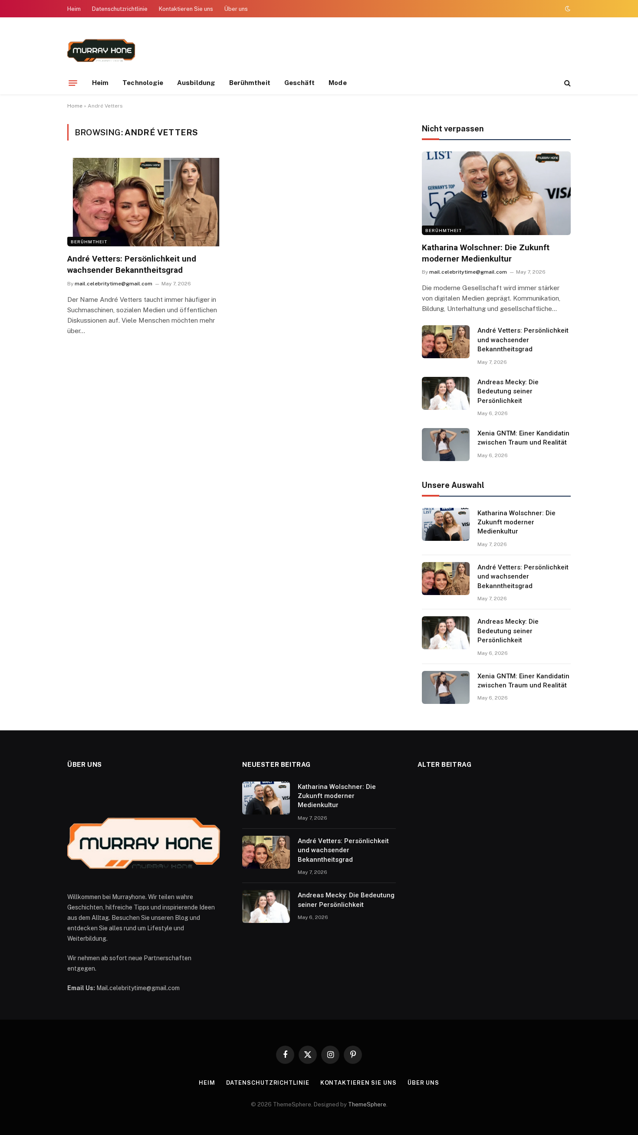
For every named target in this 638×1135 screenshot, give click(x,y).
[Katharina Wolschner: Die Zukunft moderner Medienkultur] (496, 193)
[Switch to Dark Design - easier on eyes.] (567, 9)
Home (74, 106)
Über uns (236, 9)
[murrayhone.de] (101, 49)
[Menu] (73, 82)
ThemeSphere (367, 1104)
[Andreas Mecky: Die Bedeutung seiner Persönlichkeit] (446, 393)
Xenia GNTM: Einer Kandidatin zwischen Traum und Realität (523, 437)
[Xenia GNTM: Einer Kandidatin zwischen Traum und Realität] (446, 444)
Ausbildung (196, 82)
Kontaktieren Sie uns (186, 9)
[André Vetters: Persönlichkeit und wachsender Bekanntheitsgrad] (146, 202)
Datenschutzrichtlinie (120, 9)
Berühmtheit (249, 82)
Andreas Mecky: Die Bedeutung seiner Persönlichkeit (508, 391)
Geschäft (299, 82)
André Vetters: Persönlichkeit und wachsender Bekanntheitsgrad (131, 264)
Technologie (142, 82)
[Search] (566, 83)
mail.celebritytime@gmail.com (113, 284)
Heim (74, 9)
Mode (337, 82)
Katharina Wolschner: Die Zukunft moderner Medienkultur (485, 253)
